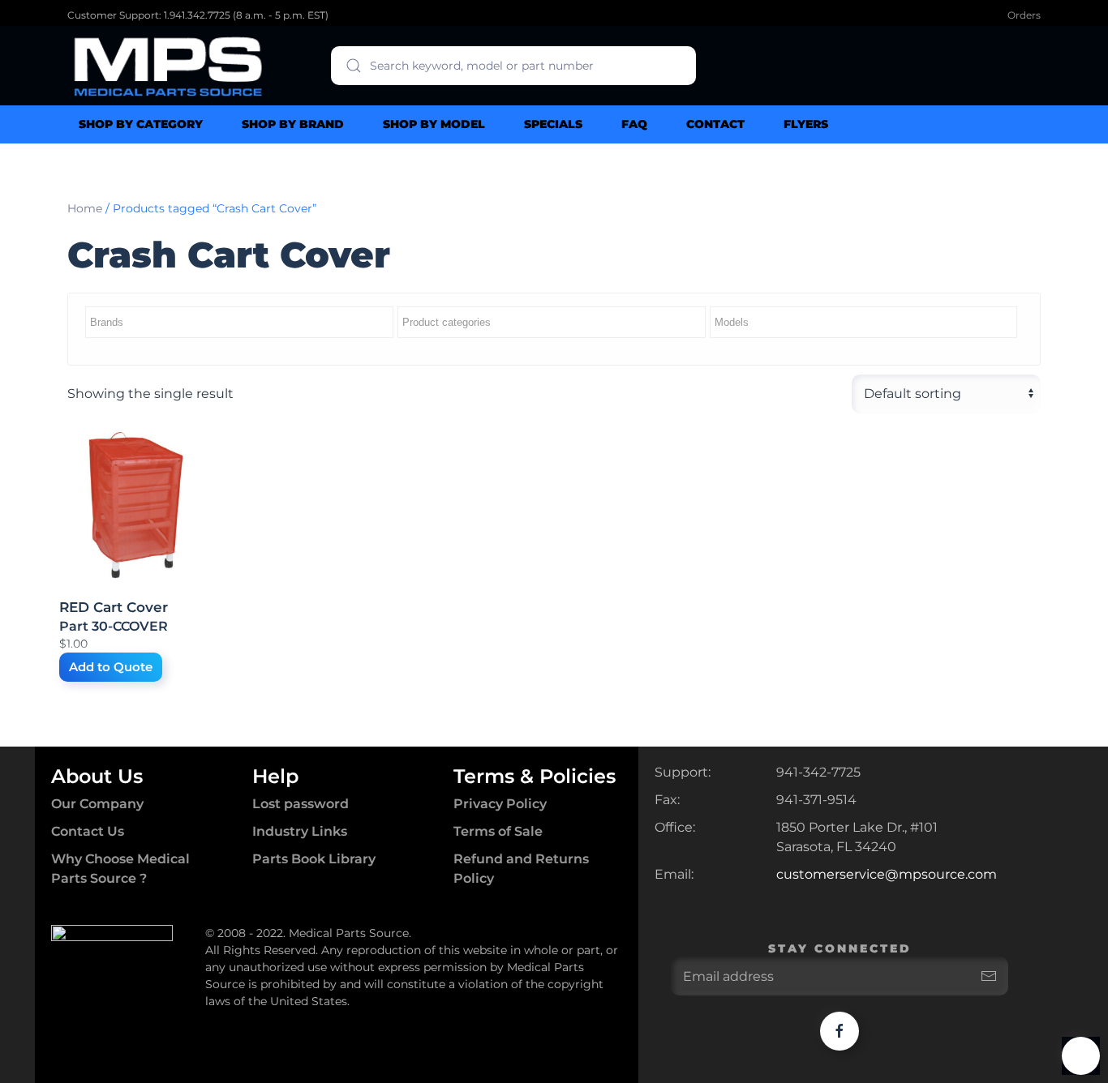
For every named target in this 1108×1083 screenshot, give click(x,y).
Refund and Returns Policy (521, 868)
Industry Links (299, 831)
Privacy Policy (500, 803)
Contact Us (87, 831)
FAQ (634, 124)
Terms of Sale (498, 831)
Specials (553, 124)
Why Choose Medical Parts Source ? (120, 868)
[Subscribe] (988, 976)
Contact (715, 124)
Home (84, 208)
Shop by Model (434, 124)
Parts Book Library (314, 859)
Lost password (300, 803)
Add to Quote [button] (110, 666)
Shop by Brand (293, 124)
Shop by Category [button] (141, 124)
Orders (1024, 15)
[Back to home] (168, 65)
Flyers (806, 124)
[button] (1081, 1056)
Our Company (97, 803)
